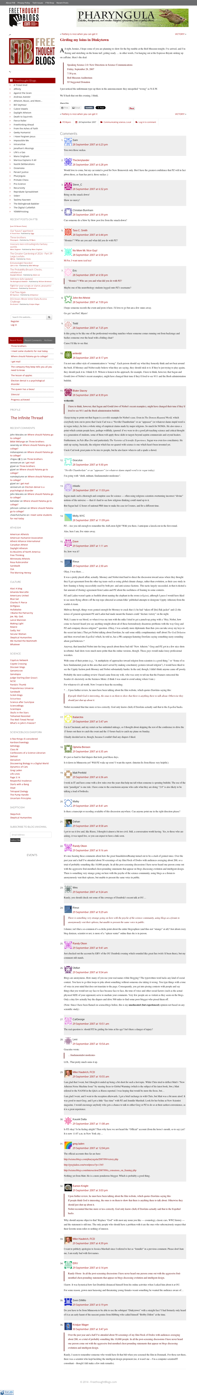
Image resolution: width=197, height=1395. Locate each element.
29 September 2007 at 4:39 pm (90, 1243)
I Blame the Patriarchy (21, 612)
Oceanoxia (19, 168)
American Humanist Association (26, 537)
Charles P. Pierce (18, 602)
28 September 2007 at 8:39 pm (90, 395)
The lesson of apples (21, 375)
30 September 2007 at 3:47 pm (90, 1329)
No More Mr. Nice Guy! (85, 250)
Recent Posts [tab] (16, 340)
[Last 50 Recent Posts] (18, 226)
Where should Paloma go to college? (29, 356)
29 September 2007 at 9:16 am (90, 850)
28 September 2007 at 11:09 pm (91, 520)
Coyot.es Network (19, 660)
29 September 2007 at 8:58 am (90, 826)
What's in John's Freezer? (23, 723)
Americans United (19, 595)
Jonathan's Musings (24, 148)
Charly (28, 259)
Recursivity (19, 187)
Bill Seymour (20, 104)
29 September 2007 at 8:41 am (90, 806)
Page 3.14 (15, 777)
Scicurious (15, 698)
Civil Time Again (18, 292)
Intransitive (19, 144)
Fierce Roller (20, 120)
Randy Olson (80, 846)
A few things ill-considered (24, 738)
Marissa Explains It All (25, 160)
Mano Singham (21, 156)
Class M (14, 749)
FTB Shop (49, 2)
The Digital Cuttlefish (24, 207)
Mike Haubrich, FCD (84, 1072)
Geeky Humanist (22, 132)
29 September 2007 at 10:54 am (91, 1044)
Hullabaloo (15, 609)
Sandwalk (15, 565)
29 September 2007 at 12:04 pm (91, 1148)
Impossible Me (21, 140)
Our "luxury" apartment (21, 230)
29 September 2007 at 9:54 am (90, 972)
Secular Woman (18, 633)
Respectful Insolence (21, 780)
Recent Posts (62, 2)
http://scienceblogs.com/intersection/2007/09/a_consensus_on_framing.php (100, 1170)
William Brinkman (45, 281)
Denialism (15, 759)
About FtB (10, 2)
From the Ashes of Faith (26, 128)
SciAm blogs (16, 695)
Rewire (13, 626)
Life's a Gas (19, 152)
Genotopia (15, 674)
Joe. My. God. (17, 616)
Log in (14, 324)
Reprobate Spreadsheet (26, 191)
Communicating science (114, 122)
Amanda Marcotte (19, 592)
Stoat (12, 787)
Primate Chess (21, 179)
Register (15, 321)
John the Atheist (81, 298)
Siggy (32, 233)
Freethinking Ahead (24, 124)
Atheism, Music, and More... (28, 100)
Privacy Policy (24, 2)
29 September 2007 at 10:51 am (91, 1023)
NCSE (13, 681)
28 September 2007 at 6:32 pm (90, 189)
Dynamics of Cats (19, 766)
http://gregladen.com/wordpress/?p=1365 (83, 1164)
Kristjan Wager (34, 304)
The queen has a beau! (23, 389)
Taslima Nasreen (22, 199)
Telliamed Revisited (20, 716)
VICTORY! (180, 34)
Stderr (17, 195)
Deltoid (14, 756)
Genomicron (16, 670)
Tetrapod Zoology (19, 791)
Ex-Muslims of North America (25, 551)
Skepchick (15, 814)
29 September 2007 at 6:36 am (90, 777)
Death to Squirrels (23, 116)
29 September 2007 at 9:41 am (90, 948)
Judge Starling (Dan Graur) (23, 677)
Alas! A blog (16, 588)
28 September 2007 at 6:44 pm (90, 234)
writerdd (77, 353)
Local (128, 122)
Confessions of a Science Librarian (28, 752)
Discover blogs (17, 667)
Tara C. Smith (80, 230)
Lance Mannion (18, 619)
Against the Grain (23, 93)
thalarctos (78, 717)
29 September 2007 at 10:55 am (91, 1076)
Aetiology (15, 745)
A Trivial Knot (20, 85)
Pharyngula (19, 175)
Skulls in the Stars (19, 712)
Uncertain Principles (20, 798)
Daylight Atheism (22, 112)
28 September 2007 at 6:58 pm (90, 255)
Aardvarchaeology (19, 742)
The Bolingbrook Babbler (26, 203)
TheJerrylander (81, 160)
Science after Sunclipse (22, 702)
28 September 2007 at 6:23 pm (90, 144)
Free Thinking (17, 555)
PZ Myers (32, 240)
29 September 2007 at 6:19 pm (90, 1304)
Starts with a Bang (19, 784)
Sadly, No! (15, 630)
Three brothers (18, 237)
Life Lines (15, 773)
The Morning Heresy (20, 572)
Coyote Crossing (18, 663)
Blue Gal (14, 598)
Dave (75, 541)
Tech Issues (37, 2)
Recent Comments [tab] (33, 340)
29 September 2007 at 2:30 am (90, 566)
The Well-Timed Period (22, 719)
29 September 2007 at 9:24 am (90, 892)
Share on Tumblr (89, 107)
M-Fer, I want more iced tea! (78, 260)
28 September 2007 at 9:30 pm (90, 464)
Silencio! (15, 394)
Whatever (15, 644)
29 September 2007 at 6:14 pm (90, 1267)
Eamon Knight (80, 1186)
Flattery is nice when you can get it (79, 34)
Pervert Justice (21, 172)
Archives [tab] (48, 340)
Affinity (17, 89)
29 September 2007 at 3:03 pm (90, 1190)
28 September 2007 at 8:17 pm (90, 357)
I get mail (15, 361)
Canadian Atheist (19, 544)
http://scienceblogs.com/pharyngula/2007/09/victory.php (91, 1159)
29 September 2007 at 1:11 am (90, 546)
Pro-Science (20, 183)
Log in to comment (147, 122)
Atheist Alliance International (25, 541)
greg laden (78, 1143)
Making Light (16, 623)
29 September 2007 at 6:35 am (90, 751)
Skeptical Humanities (21, 637)
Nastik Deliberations (24, 164)
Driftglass (15, 606)
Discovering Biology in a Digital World (29, 763)
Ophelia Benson (81, 747)
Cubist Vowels (21, 108)
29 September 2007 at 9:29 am (90, 912)
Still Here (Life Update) (21, 278)
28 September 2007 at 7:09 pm (90, 302)
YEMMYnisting (21, 211)
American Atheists (19, 534)
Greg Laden (16, 770)
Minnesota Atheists (20, 558)
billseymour (34, 295)
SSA (12, 569)
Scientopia (15, 709)
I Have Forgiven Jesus (24, 136)
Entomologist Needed (21, 262)
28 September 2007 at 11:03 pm (91, 490)
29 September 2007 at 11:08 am (91, 1123)
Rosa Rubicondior (19, 562)
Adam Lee (36, 275)
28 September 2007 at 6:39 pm (90, 214)
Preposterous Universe (22, 688)
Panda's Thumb (18, 684)
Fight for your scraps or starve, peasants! (30, 285)
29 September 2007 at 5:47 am (90, 721)
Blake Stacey (80, 390)
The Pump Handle (19, 794)
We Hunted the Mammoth (23, 640)
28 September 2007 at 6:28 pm (90, 164)
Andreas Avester (22, 96)
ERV (75, 1263)
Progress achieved (20, 399)
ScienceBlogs (17, 705)
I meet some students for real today (29, 351)
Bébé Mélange (34, 265)
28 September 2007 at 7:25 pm (90, 328)
